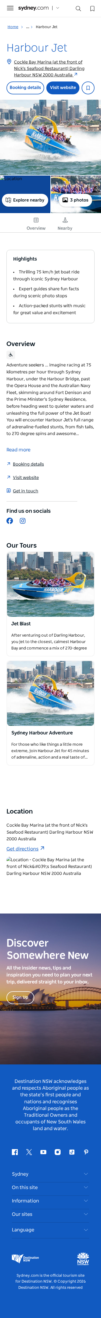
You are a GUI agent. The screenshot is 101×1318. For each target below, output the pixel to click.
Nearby (65, 228)
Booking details (25, 88)
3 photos (79, 200)
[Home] (33, 8)
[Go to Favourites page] (92, 8)
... (28, 27)
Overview (36, 228)
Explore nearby (28, 200)
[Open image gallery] (50, 137)
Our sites (22, 1214)
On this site (25, 1187)
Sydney (20, 1174)
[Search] (78, 9)
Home (13, 27)
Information (25, 1201)
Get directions (22, 849)
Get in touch (25, 491)
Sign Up (20, 997)
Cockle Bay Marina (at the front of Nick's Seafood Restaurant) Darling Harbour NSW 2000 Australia (49, 68)
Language (23, 1230)
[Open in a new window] (50, 584)
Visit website (63, 88)
